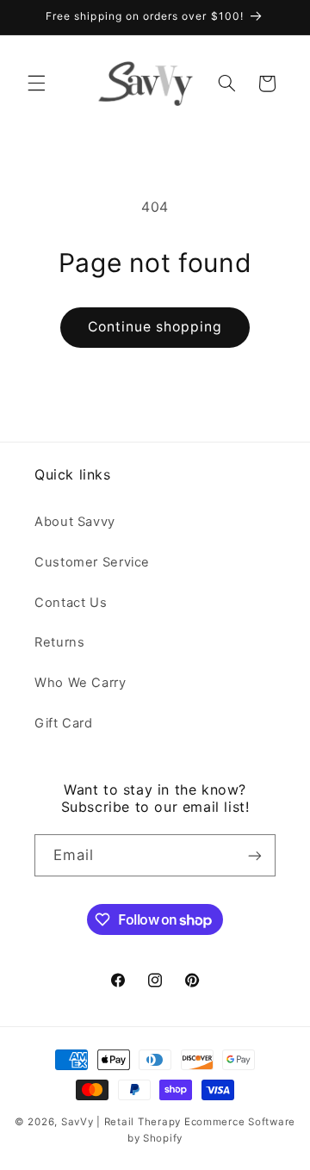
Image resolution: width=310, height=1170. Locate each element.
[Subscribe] (255, 855)
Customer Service (92, 562)
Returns (59, 642)
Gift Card (63, 723)
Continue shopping (155, 327)
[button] (36, 83)
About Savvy (74, 521)
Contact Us (70, 602)
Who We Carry (80, 682)
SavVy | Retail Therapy (121, 1122)
